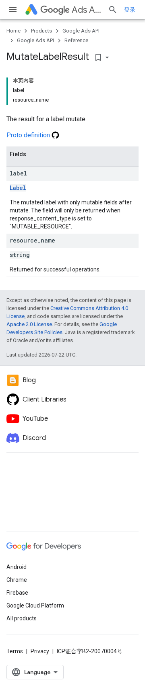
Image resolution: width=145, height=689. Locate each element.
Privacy (40, 651)
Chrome (16, 580)
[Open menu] (13, 9)
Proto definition (29, 135)
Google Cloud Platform (35, 605)
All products (21, 618)
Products (41, 31)
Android (16, 567)
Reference (76, 40)
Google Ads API (80, 31)
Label (18, 188)
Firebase (17, 592)
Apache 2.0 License (29, 324)
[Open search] (113, 9)
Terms (14, 651)
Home (13, 31)
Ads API (87, 9)
